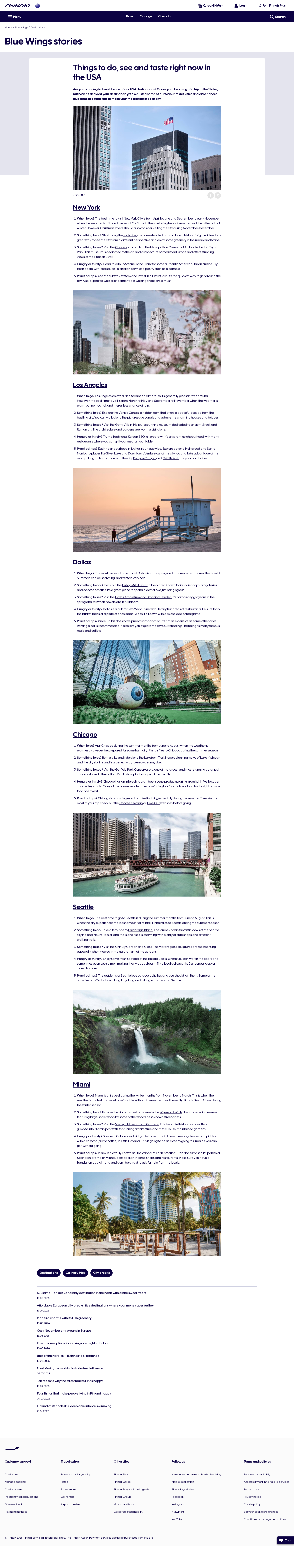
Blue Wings (21, 27)
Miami (81, 1084)
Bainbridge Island (140, 930)
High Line (129, 235)
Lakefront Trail (154, 757)
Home (8, 27)
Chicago (85, 734)
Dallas (82, 562)
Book (129, 16)
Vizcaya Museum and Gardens (137, 1124)
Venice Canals (129, 413)
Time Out (153, 803)
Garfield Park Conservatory (134, 769)
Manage (146, 16)
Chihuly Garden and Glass (133, 947)
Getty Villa (122, 425)
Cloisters (121, 247)
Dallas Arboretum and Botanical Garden (143, 597)
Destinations (38, 27)
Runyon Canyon (144, 458)
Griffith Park (171, 458)
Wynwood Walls (171, 1112)
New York (86, 207)
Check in (164, 16)
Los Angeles (90, 384)
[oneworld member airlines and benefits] (37, 5)
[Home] (17, 5)
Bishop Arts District (134, 585)
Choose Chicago (131, 803)
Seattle (83, 907)
